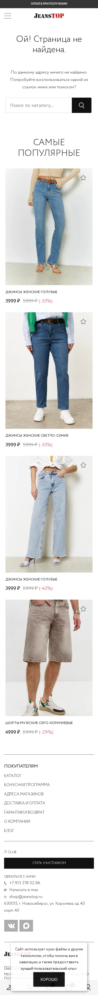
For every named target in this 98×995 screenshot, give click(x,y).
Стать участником (49, 863)
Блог (9, 831)
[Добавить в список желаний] (83, 177)
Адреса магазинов (24, 794)
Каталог (13, 776)
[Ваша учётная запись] (88, 987)
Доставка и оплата (24, 803)
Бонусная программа (27, 785)
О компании (17, 821)
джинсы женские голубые (31, 292)
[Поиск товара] (81, 105)
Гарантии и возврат (24, 812)
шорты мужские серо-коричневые (39, 723)
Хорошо (49, 979)
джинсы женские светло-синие (37, 435)
